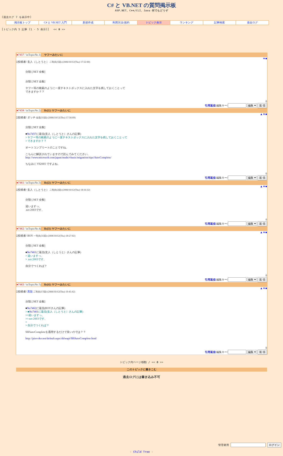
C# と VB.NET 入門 (55, 22)
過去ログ (252, 22)
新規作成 (88, 22)
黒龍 (30, 291)
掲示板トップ (22, 22)
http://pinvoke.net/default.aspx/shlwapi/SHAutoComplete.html (61, 338)
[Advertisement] (141, 43)
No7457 (31, 133)
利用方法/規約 (120, 22)
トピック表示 (154, 22)
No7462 (31, 308)
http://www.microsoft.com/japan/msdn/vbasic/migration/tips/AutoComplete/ (68, 157)
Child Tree (141, 451)
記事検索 (219, 22)
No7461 (31, 252)
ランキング (186, 22)
